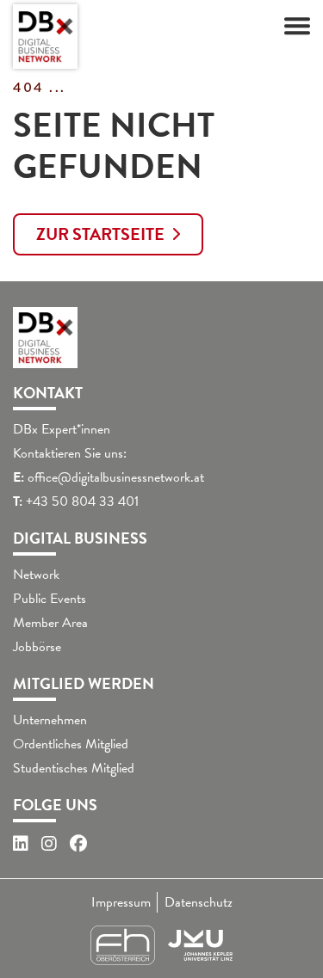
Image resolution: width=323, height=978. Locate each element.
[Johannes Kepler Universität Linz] (200, 945)
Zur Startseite (100, 234)
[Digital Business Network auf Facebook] (79, 843)
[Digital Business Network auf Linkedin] (21, 843)
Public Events (49, 598)
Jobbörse (37, 647)
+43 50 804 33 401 (82, 501)
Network (36, 574)
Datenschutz (199, 902)
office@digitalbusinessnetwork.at (116, 477)
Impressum (121, 902)
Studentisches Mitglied (73, 768)
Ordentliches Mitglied (70, 744)
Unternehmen (50, 720)
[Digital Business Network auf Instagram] (49, 843)
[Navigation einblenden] (297, 26)
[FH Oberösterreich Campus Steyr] (122, 945)
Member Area (50, 622)
